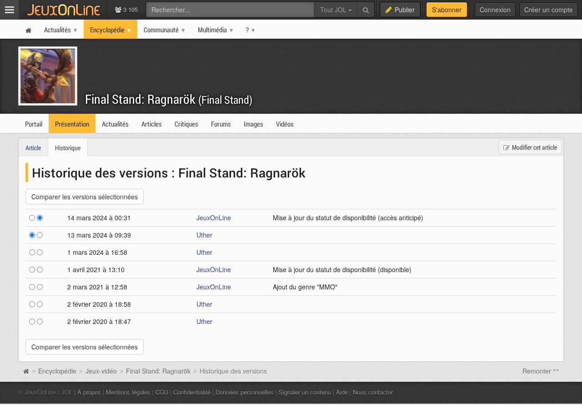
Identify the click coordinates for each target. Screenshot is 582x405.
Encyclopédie (57, 370)
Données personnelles (245, 392)
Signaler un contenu (305, 392)
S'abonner (447, 9)
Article (33, 147)
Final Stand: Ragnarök (168, 99)
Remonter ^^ (540, 370)
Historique (67, 147)
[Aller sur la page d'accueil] (26, 370)
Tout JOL (334, 9)
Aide (342, 392)
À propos (89, 392)
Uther (204, 234)
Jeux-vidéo (101, 370)
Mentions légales (128, 392)
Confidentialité (192, 392)
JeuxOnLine (213, 217)
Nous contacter (373, 392)
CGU (162, 392)
